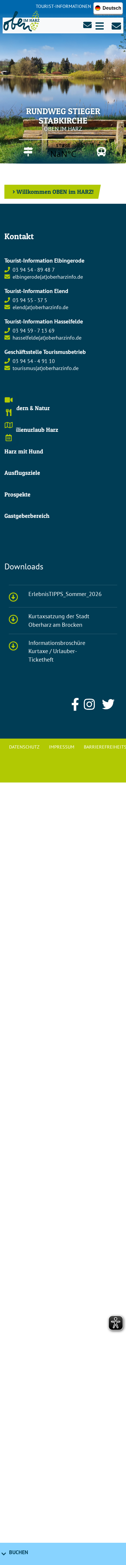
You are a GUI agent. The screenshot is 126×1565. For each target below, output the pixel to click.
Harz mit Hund (23, 451)
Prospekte (17, 494)
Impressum (61, 747)
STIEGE (63, 151)
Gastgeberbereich (27, 515)
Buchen (18, 1552)
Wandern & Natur (27, 408)
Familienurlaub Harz (31, 429)
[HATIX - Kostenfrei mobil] (100, 152)
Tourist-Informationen (63, 6)
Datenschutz (24, 747)
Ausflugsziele (22, 472)
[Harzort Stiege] (26, 152)
